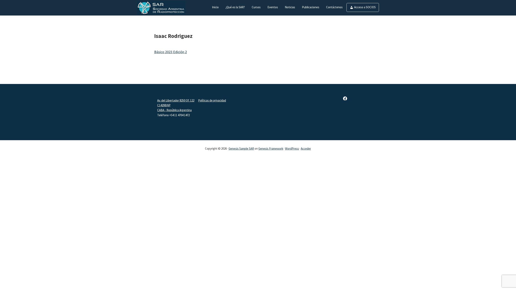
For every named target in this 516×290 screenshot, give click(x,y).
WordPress (292, 148)
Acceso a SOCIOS (365, 7)
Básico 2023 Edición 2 (170, 52)
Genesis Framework (270, 148)
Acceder (306, 148)
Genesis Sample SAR (241, 148)
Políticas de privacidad (212, 100)
